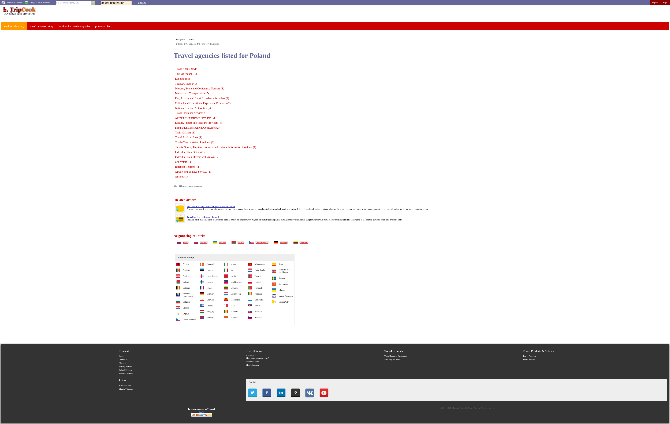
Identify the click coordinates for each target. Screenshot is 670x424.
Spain (281, 264)
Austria (186, 276)
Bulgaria (186, 302)
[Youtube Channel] (324, 398)
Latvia (233, 276)
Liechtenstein (236, 282)
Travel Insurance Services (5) (191, 112)
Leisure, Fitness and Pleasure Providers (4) (198, 122)
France (209, 288)
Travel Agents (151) (186, 68)
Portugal (258, 288)
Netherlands (260, 270)
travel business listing (41, 26)
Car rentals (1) (183, 161)
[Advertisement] (27, 85)
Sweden (282, 278)
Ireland (233, 264)
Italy (232, 270)
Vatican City (284, 302)
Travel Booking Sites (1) (188, 137)
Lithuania (304, 243)
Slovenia (258, 317)
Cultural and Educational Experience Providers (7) (202, 103)
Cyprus (186, 314)
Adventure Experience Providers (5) (195, 117)
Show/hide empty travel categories (188, 186)
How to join (251, 356)
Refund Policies (125, 370)
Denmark (210, 264)
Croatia (186, 308)
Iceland (210, 317)
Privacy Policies (125, 367)
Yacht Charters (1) (185, 132)
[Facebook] (267, 398)
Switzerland (283, 284)
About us (122, 363)
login (665, 3)
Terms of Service (126, 374)
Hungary (210, 311)
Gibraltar (210, 300)
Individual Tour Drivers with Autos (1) (196, 156)
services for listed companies (74, 26)
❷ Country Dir (190, 44)
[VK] (310, 398)
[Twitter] (252, 398)
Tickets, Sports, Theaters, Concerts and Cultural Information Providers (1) (215, 147)
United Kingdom (286, 296)
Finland (210, 282)
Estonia (210, 270)
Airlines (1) (181, 176)
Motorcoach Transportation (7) (192, 93)
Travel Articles (529, 360)
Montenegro (260, 264)
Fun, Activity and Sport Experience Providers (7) (202, 98)
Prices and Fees (125, 385)
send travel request (14, 3)
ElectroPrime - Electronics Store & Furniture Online (211, 206)
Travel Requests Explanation (395, 356)
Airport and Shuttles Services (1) (193, 171)
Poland (257, 282)
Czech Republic (262, 243)
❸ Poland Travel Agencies (208, 44)
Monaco (234, 317)
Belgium (186, 288)
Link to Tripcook (126, 389)
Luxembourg (236, 294)
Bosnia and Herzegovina (188, 294)
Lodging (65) (182, 78)
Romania (258, 294)
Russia (185, 243)
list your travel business (40, 3)
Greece (210, 306)
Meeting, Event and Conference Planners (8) (199, 88)
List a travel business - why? (257, 358)
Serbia (257, 306)
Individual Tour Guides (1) (189, 152)
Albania (186, 264)
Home (121, 356)
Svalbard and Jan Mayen (284, 271)
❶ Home (179, 44)
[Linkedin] (281, 398)
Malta (233, 306)
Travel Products (529, 356)
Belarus (241, 243)
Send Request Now (392, 360)
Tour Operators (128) (186, 73)
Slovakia (203, 243)
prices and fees (103, 26)
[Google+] (295, 398)
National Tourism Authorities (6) (193, 108)
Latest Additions (252, 362)
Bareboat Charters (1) (187, 166)
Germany (284, 243)
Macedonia (235, 300)
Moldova (234, 311)
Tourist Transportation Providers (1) (194, 142)
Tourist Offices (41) (186, 83)
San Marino (260, 300)
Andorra (186, 270)
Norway (258, 276)
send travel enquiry (14, 26)
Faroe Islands (212, 276)
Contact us (123, 360)
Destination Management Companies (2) (197, 127)
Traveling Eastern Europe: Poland (203, 217)
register (655, 3)
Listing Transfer (252, 365)
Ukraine (222, 243)
